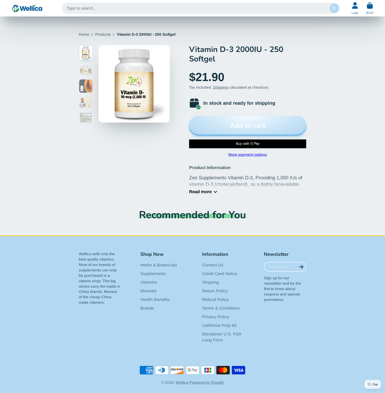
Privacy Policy (215, 316)
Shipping (220, 87)
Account (355, 8)
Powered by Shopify (206, 382)
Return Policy (215, 290)
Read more (200, 191)
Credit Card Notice (219, 273)
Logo (27, 8)
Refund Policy (215, 299)
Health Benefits (155, 299)
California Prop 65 (219, 325)
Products (103, 34)
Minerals (148, 290)
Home (84, 34)
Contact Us (212, 265)
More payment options (247, 154)
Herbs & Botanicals (158, 265)
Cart (369, 8)
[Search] (334, 8)
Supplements (153, 273)
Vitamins (148, 282)
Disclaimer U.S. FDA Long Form (221, 337)
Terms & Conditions (221, 308)
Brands (147, 308)
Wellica (182, 382)
